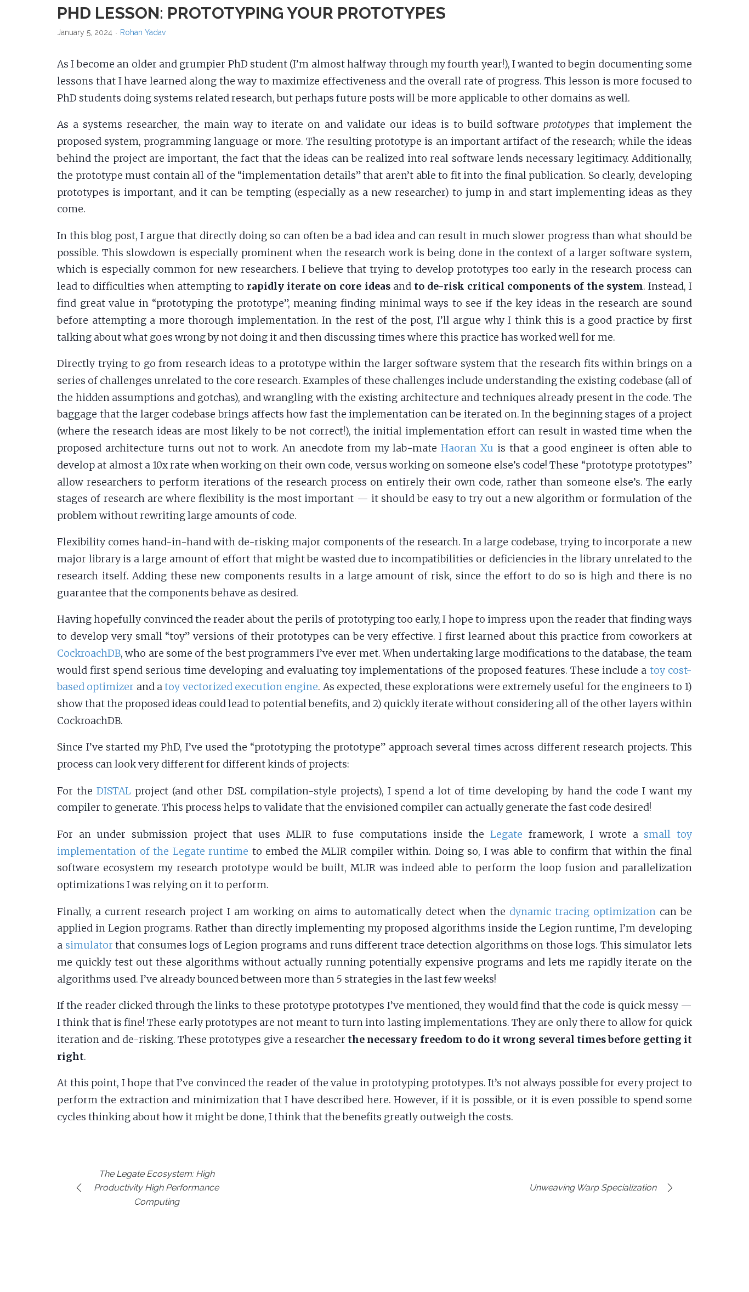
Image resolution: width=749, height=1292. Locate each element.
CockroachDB (89, 653)
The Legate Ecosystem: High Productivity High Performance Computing (156, 1188)
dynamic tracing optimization (582, 912)
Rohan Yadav (143, 32)
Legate (506, 834)
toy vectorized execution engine (241, 687)
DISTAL (114, 791)
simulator (89, 945)
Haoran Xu (467, 448)
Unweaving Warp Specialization (592, 1187)
